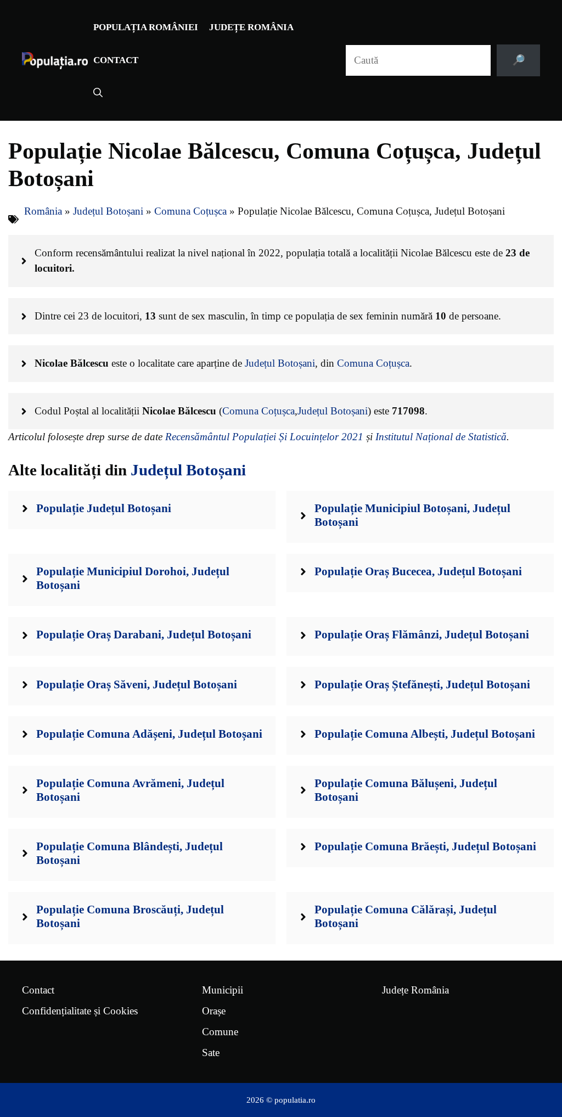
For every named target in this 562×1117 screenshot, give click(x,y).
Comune (220, 1031)
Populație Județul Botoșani (103, 508)
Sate (211, 1052)
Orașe (214, 1011)
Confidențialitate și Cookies (80, 1011)
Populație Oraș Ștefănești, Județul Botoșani (422, 684)
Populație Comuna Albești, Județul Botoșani (424, 733)
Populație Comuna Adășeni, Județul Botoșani (149, 733)
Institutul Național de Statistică (441, 436)
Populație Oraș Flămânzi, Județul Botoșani (421, 634)
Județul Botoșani (108, 211)
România (43, 211)
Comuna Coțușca (190, 211)
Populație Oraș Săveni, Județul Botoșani (136, 684)
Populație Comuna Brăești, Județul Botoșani (425, 846)
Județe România (251, 27)
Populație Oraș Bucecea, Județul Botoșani (418, 571)
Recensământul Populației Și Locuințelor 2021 (264, 436)
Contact (115, 60)
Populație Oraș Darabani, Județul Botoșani (143, 634)
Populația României (145, 27)
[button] (98, 93)
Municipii (222, 990)
